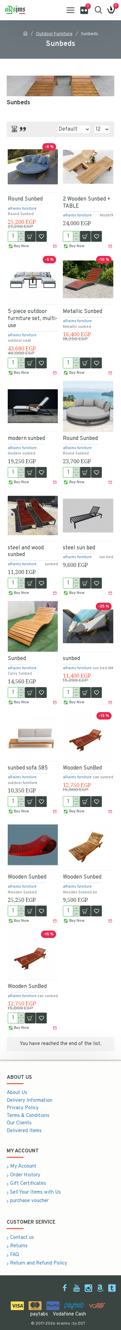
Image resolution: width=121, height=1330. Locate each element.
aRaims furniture (22, 208)
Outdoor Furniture (54, 34)
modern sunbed (26, 438)
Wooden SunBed (82, 768)
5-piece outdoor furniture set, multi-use (32, 318)
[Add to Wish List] (41, 911)
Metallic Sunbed (82, 311)
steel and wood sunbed (26, 551)
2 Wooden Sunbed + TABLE (87, 203)
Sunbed (17, 658)
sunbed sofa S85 (28, 768)
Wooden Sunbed (27, 877)
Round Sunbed (25, 199)
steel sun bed (79, 548)
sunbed (71, 658)
